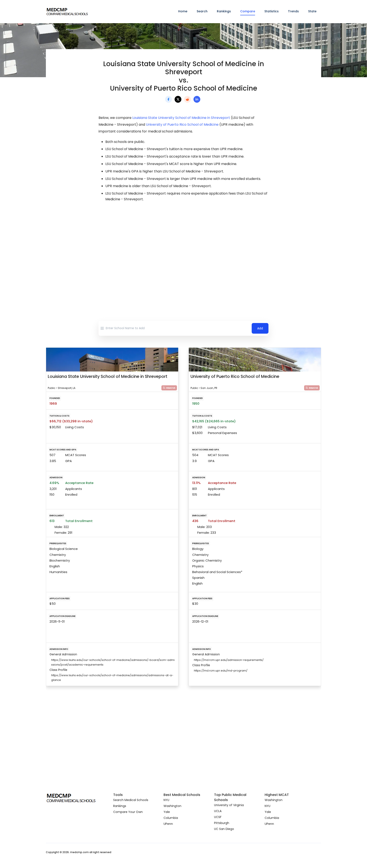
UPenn (168, 824)
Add (260, 328)
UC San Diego (224, 829)
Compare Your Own (128, 812)
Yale (167, 812)
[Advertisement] (183, 243)
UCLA (218, 811)
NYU (166, 800)
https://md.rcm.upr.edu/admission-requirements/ (229, 660)
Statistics (271, 11)
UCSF (218, 817)
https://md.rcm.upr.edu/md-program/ (220, 671)
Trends (293, 11)
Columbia (171, 818)
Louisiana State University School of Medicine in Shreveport (181, 117)
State (312, 11)
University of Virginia (229, 805)
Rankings (224, 11)
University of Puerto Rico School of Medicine (182, 124)
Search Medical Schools (130, 800)
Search (202, 11)
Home (182, 11)
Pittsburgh (221, 823)
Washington (172, 806)
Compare (247, 11)
